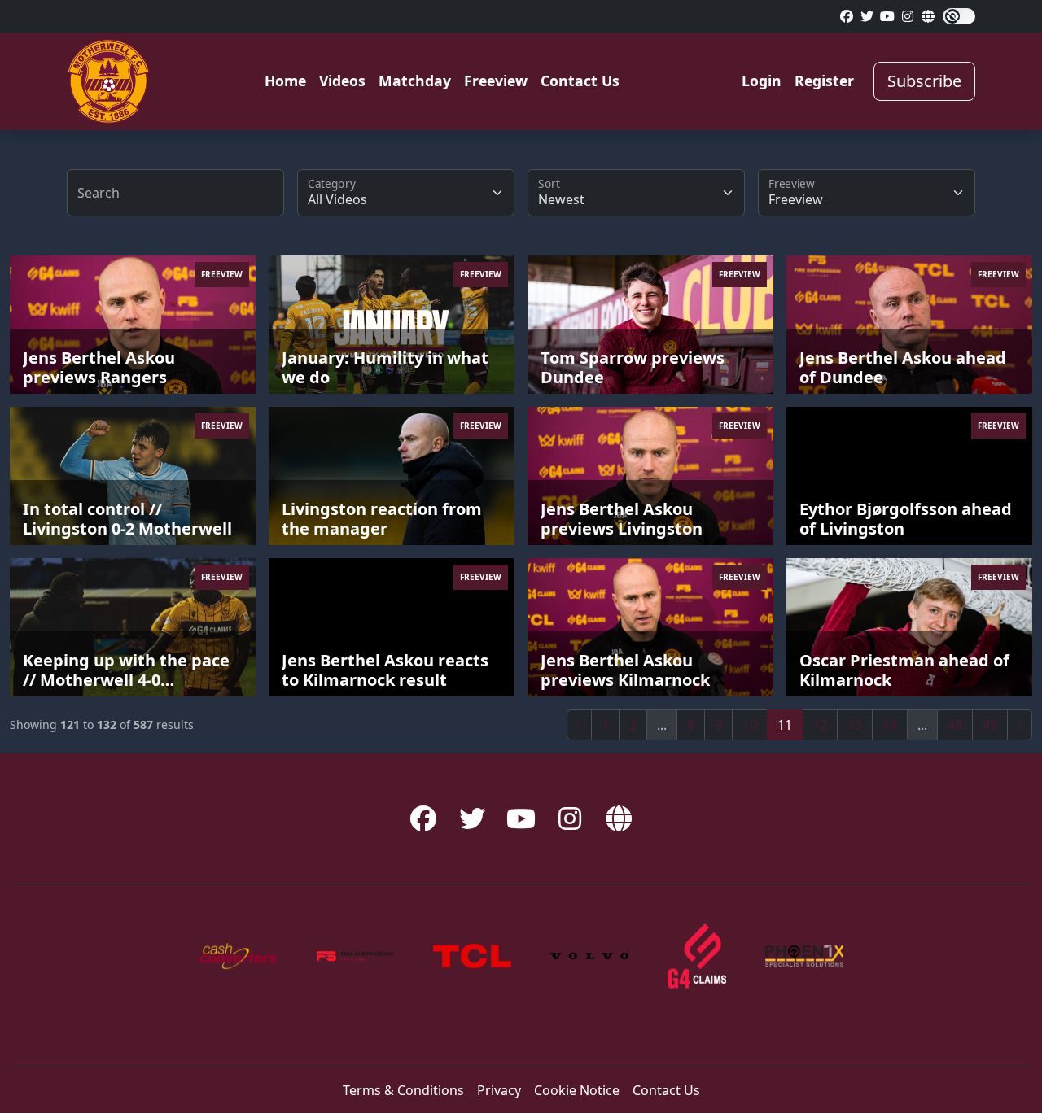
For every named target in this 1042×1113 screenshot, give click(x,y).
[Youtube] (908, 16)
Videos (342, 80)
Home (285, 80)
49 (990, 725)
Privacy (499, 1090)
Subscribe (924, 81)
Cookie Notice (577, 1090)
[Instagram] (887, 16)
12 (819, 725)
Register (824, 80)
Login (762, 80)
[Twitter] (867, 16)
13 (854, 725)
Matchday (415, 80)
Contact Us (580, 80)
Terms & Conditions (403, 1090)
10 (749, 725)
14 (889, 725)
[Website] (928, 16)
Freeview (496, 80)
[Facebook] (846, 16)
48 (955, 725)
